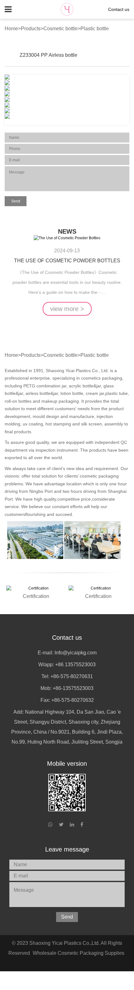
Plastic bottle (94, 28)
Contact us (118, 9)
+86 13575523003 (75, 664)
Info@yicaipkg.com (76, 652)
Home (11, 28)
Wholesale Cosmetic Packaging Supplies (78, 953)
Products (31, 28)
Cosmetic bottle (60, 28)
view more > (67, 308)
